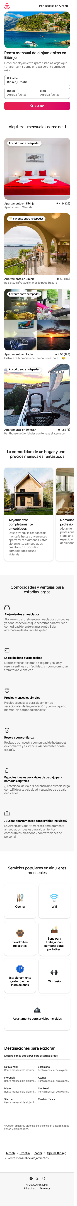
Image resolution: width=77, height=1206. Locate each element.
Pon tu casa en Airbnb (53, 6)
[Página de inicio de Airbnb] (7, 5)
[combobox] (37, 82)
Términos (45, 1188)
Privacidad (30, 1188)
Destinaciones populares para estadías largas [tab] (31, 1055)
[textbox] (20, 95)
